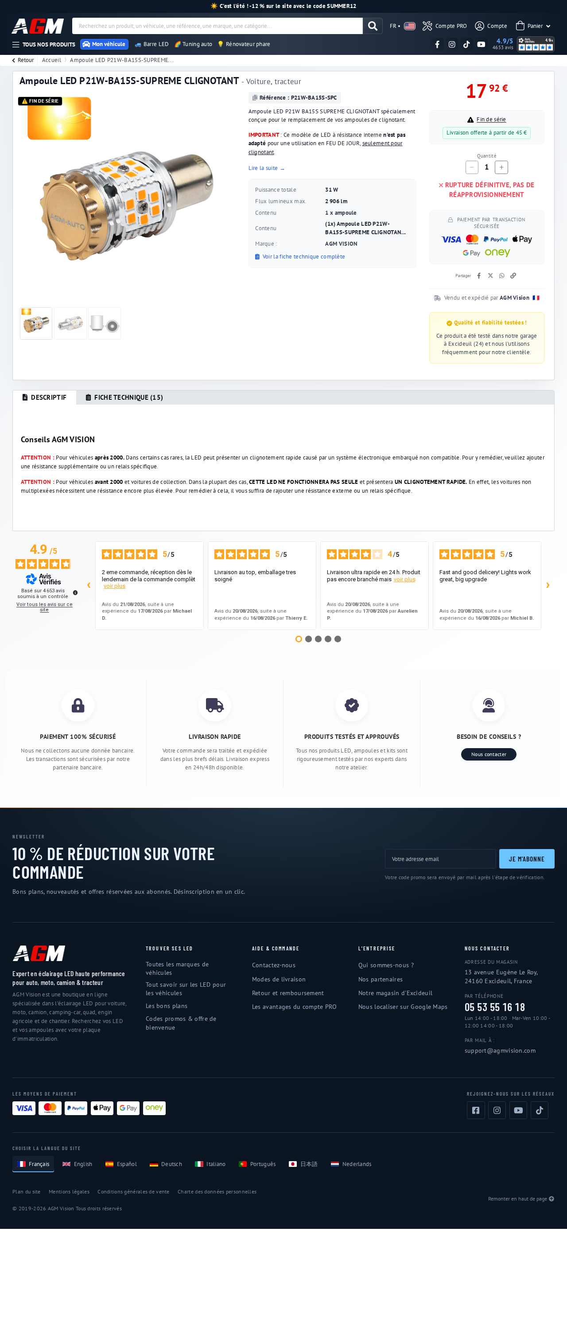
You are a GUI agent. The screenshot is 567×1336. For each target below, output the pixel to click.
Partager (463, 275)
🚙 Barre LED (152, 44)
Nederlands (357, 1164)
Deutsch (171, 1164)
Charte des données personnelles (217, 1191)
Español (127, 1164)
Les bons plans (166, 1006)
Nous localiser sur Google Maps (403, 1007)
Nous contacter (488, 754)
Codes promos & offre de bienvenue (181, 1023)
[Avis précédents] (88, 585)
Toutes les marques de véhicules (177, 968)
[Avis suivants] (548, 585)
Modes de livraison (279, 979)
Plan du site (26, 1191)
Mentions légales (69, 1191)
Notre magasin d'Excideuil (395, 993)
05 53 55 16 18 (495, 1007)
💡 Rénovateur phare (243, 44)
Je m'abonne (526, 858)
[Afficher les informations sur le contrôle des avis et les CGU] (75, 592)
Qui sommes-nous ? (386, 965)
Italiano (215, 1164)
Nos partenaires (380, 979)
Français (39, 1164)
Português (263, 1164)
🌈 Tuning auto (193, 44)
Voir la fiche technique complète (303, 256)
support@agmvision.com (500, 1050)
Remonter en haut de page (517, 1198)
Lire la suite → (267, 168)
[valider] (373, 26)
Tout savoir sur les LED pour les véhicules (186, 989)
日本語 (309, 1164)
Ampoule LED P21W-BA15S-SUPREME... (122, 60)
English (83, 1164)
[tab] (44, 397)
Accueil (51, 60)
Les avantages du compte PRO (294, 1007)
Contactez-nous (273, 965)
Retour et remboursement (288, 993)
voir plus (114, 586)
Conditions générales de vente (133, 1191)
